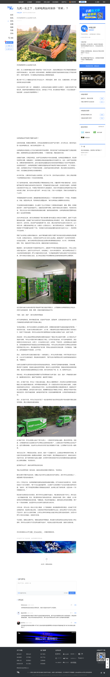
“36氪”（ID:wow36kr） (36, 532)
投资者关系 (20, 663)
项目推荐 (19, 657)
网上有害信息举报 (88, 672)
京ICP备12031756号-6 (57, 675)
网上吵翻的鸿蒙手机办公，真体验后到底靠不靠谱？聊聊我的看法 (92, 58)
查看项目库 (101, 126)
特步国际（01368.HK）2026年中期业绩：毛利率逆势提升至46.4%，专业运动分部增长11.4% (92, 45)
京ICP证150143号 (67, 675)
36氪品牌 (19, 12)
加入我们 (28, 663)
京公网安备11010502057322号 (79, 675)
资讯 (11, 21)
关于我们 (28, 657)
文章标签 (42, 660)
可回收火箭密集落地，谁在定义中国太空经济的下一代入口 (92, 52)
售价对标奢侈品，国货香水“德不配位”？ (91, 150)
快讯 (11, 18)
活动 (11, 33)
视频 (11, 27)
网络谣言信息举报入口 (23, 668)
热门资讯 (42, 654)
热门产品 (42, 657)
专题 (11, 30)
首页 (11, 15)
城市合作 (19, 654)
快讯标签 (42, 663)
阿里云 (32, 672)
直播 (11, 24)
